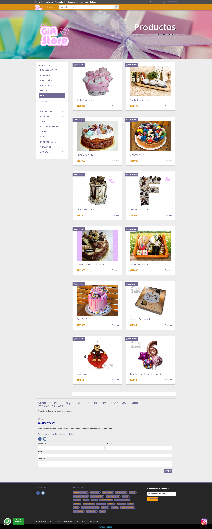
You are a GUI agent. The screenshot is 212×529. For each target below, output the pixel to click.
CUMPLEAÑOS (46, 80)
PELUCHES (44, 117)
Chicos (130, 504)
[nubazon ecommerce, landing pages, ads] (106, 527)
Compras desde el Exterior (86, 2)
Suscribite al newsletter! (158, 489)
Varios (102, 511)
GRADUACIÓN (46, 147)
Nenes (93, 500)
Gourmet (76, 504)
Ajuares (132, 492)
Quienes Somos (47, 2)
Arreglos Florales (96, 496)
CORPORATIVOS (47, 112)
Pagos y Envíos (60, 2)
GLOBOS (43, 137)
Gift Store (161, 34)
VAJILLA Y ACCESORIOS (50, 127)
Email (109, 444)
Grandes (110, 504)
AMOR (42, 122)
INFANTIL (44, 95)
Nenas (85, 500)
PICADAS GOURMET (48, 70)
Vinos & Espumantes (121, 500)
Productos (51, 7)
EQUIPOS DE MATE (48, 142)
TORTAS (43, 132)
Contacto (71, 2)
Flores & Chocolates (80, 496)
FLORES (43, 90)
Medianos (120, 504)
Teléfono (41, 451)
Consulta (42, 459)
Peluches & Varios (112, 496)
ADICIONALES (46, 152)
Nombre (42, 444)
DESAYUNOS (45, 75)
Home (37, 2)
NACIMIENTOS (46, 85)
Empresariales (88, 504)
